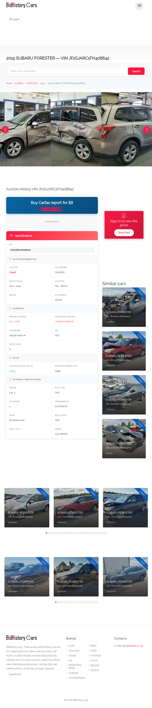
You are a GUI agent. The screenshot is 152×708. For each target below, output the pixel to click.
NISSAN (94, 665)
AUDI (71, 645)
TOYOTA (94, 670)
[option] (27, 509)
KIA (70, 660)
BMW (93, 645)
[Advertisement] (76, 32)
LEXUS (94, 660)
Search (136, 71)
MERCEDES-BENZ (75, 667)
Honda (72, 655)
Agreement (15, 674)
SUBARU (19, 83)
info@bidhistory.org (132, 645)
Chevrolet (74, 650)
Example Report (52, 221)
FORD (93, 650)
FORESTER (32, 83)
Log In (15, 19)
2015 (42, 83)
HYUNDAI (95, 655)
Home (9, 83)
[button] (5, 129)
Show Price (124, 232)
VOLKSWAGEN (77, 678)
